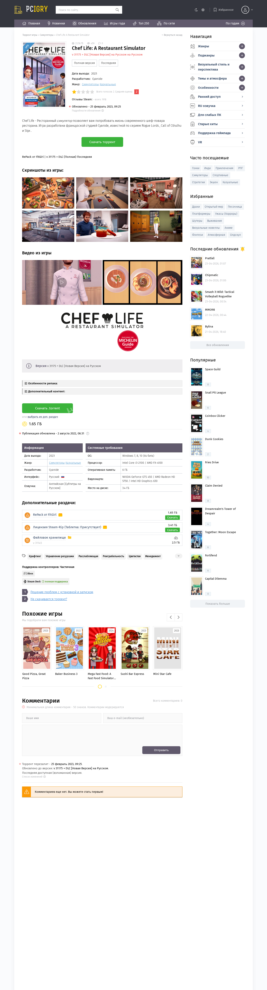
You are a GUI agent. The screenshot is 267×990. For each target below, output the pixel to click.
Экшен (214, 182)
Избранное (226, 10)
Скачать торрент (102, 142)
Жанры (203, 46)
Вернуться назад (173, 35)
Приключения (224, 168)
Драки (196, 206)
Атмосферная (216, 235)
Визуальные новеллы (206, 228)
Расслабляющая (88, 556)
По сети (169, 23)
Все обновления (217, 345)
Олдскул (235, 235)
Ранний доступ (209, 97)
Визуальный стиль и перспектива (213, 67)
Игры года (117, 23)
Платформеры (201, 213)
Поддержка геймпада (214, 133)
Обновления (87, 23)
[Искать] (117, 10)
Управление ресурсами (60, 556)
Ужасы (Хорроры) (226, 213)
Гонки (195, 168)
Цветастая (135, 556)
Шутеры (197, 220)
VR (200, 142)
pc (37, 10)
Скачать (172, 517)
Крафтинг (35, 556)
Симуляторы (47, 35)
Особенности (208, 88)
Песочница (235, 206)
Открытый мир (214, 206)
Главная (34, 23)
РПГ (240, 168)
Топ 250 (144, 23)
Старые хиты (208, 124)
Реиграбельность (113, 556)
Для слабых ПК (209, 115)
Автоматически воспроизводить (45, 301)
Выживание (214, 220)
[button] (100, 687)
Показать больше (217, 603)
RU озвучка (206, 106)
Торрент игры (29, 35)
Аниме (229, 228)
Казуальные (108, 84)
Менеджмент (153, 556)
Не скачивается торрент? (48, 599)
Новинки (58, 23)
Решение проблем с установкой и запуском (61, 592)
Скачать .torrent (47, 408)
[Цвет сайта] (199, 10)
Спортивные (220, 175)
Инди (207, 168)
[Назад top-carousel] (171, 617)
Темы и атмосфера (212, 78)
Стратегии (198, 182)
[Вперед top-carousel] (178, 617)
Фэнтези (197, 235)
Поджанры (206, 55)
